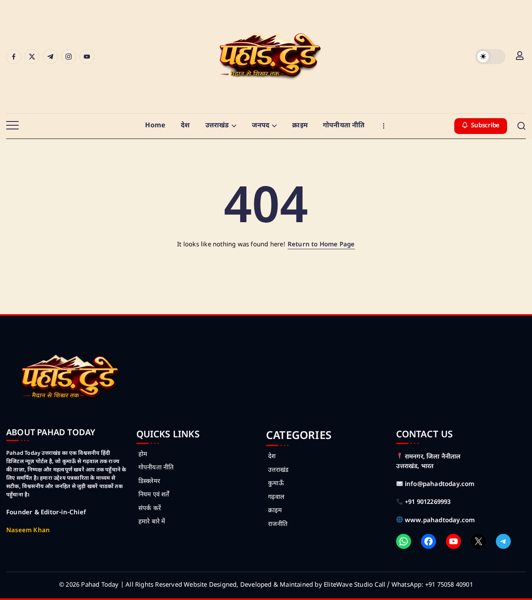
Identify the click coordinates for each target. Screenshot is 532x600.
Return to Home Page (321, 245)
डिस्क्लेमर (149, 482)
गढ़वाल (276, 497)
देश (272, 457)
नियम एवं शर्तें (154, 495)
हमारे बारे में (151, 522)
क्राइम (275, 511)
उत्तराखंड (278, 470)
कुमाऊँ (276, 484)
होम (142, 455)
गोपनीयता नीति (156, 468)
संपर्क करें (149, 509)
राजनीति (278, 524)
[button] (490, 56)
